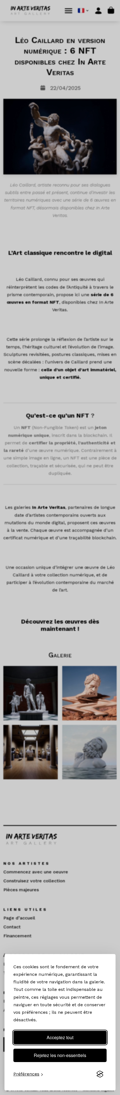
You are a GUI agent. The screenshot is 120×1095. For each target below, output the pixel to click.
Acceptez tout (60, 1037)
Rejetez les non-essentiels (60, 1055)
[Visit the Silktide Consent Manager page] (100, 1074)
